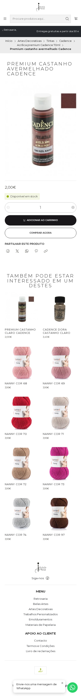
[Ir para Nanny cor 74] (21, 514)
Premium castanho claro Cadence (20, 331)
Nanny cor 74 (16, 534)
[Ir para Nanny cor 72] (21, 463)
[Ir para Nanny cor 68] (21, 362)
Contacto (40, 640)
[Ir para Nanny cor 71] (59, 413)
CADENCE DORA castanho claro (56, 331)
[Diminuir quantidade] (8, 207)
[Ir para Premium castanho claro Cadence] (21, 309)
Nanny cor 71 (53, 433)
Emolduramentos (40, 619)
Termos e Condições (40, 646)
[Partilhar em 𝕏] (17, 251)
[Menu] (5, 19)
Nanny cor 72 (16, 484)
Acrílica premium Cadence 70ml (38, 45)
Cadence (65, 41)
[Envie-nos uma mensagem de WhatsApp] (72, 687)
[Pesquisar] (67, 19)
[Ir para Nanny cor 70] (21, 413)
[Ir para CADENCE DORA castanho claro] (59, 309)
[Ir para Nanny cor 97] (59, 514)
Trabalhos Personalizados (40, 614)
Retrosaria (41, 598)
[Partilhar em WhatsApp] (26, 251)
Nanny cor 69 (54, 383)
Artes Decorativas (30, 41)
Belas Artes (40, 604)
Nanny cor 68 (16, 383)
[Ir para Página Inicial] (40, 7)
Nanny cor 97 (54, 534)
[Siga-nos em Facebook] (47, 578)
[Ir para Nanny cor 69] (59, 362)
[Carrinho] (76, 19)
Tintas (50, 41)
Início (8, 41)
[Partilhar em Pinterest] (36, 251)
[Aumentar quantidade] (73, 207)
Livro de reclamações (40, 651)
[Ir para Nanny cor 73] (59, 463)
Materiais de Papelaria (41, 624)
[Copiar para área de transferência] (46, 251)
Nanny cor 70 (16, 433)
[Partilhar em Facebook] (8, 251)
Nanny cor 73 (54, 484)
